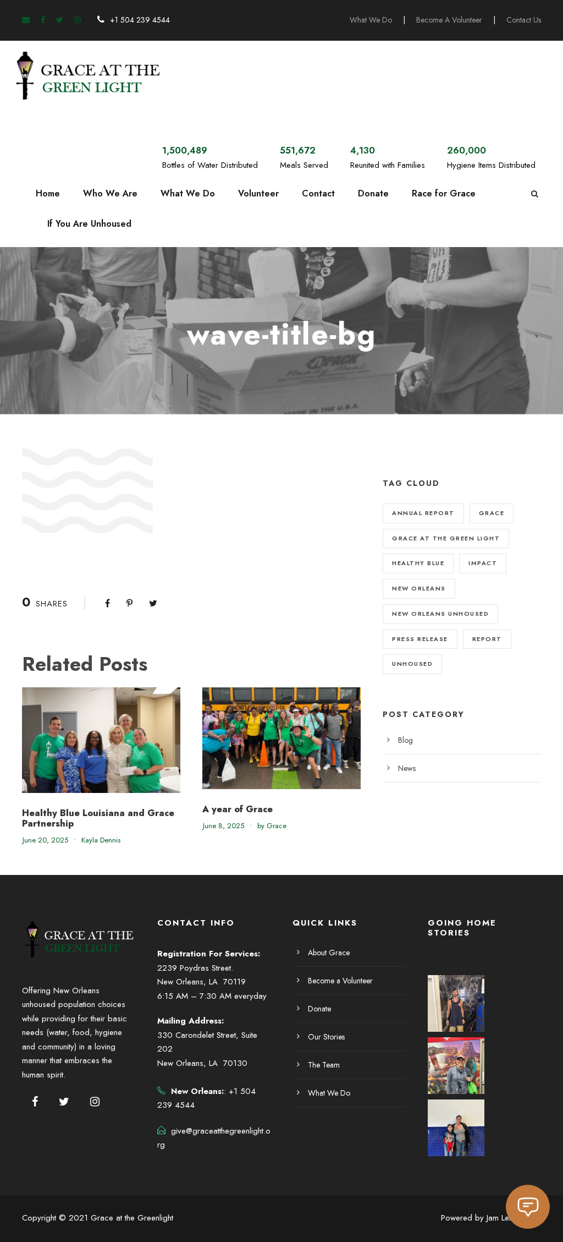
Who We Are (110, 193)
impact (482, 563)
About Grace (329, 952)
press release (420, 638)
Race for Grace (444, 193)
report (487, 638)
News (407, 768)
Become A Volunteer (449, 19)
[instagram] (77, 19)
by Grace (271, 825)
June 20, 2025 (45, 840)
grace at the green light (446, 538)
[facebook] (43, 19)
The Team (324, 1064)
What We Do (371, 19)
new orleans (419, 588)
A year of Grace (237, 809)
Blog (405, 740)
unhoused (412, 663)
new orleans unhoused (440, 613)
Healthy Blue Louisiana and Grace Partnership (98, 818)
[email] (26, 19)
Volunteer (258, 193)
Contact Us (523, 19)
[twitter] (59, 19)
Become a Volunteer (340, 980)
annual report (423, 512)
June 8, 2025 (223, 825)
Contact (318, 193)
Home (48, 193)
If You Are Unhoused (89, 223)
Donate (373, 193)
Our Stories (326, 1036)
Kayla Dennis (100, 840)
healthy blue (418, 563)
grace (492, 512)
